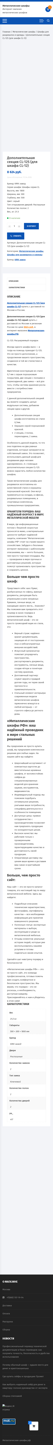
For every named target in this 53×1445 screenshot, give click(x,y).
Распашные (16, 1056)
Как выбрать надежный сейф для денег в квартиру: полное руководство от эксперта (25, 1386)
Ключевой (15, 1081)
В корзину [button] (12, 1195)
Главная (6, 32)
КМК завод (20, 259)
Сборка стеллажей (12, 1396)
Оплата (6, 1313)
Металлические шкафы (16, 5)
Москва (6, 1289)
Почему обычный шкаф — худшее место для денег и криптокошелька (25, 1367)
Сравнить (17, 236)
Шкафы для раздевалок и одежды (24, 254)
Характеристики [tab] (17, 287)
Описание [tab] (14, 281)
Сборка (6, 1329)
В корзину (31, 226)
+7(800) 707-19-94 (15, 1297)
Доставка (7, 1305)
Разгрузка (8, 1321)
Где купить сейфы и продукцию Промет (23, 1376)
